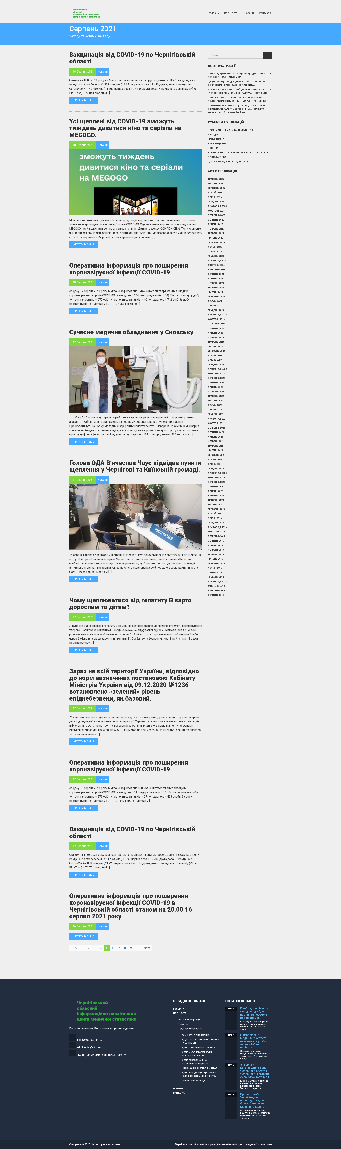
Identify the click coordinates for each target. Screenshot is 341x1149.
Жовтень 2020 (216, 477)
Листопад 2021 (217, 418)
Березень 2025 (216, 242)
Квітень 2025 (215, 238)
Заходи (213, 134)
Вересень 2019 (216, 536)
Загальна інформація (189, 1019)
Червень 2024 (216, 283)
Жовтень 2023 (216, 319)
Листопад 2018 (217, 581)
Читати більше (84, 100)
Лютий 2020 (215, 513)
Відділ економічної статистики (198, 1047)
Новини (249, 13)
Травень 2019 (216, 554)
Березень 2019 (216, 563)
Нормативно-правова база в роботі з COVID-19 (238, 152)
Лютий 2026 (215, 192)
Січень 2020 (215, 518)
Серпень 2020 (216, 486)
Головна (213, 13)
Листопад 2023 (217, 314)
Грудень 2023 (216, 310)
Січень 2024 (215, 305)
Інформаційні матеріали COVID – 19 (230, 130)
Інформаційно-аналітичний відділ (200, 1068)
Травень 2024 (216, 287)
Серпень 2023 (216, 328)
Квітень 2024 (215, 292)
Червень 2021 (216, 441)
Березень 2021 (216, 455)
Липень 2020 (215, 491)
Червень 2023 (216, 337)
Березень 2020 (216, 509)
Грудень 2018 (216, 577)
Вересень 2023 (216, 323)
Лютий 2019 (215, 568)
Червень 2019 (216, 549)
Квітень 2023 (215, 346)
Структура (183, 1024)
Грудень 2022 (216, 364)
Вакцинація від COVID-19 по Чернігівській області (132, 58)
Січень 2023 (215, 360)
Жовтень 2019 (216, 531)
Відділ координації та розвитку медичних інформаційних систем (199, 1074)
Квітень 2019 (215, 558)
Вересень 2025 (216, 215)
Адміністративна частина (195, 1035)
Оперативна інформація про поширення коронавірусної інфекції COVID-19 (128, 269)
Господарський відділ (193, 1080)
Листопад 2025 (217, 206)
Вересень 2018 (216, 590)
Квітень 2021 (215, 450)
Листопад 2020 (217, 473)
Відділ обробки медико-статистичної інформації (195, 1062)
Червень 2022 (216, 391)
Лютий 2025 (215, 247)
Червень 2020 (216, 495)
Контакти (265, 13)
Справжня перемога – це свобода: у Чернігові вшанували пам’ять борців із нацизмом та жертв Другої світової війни (237, 109)
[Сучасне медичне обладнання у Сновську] (135, 379)
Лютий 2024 (215, 301)
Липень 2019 (215, 545)
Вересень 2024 (216, 269)
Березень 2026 (216, 188)
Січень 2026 (215, 197)
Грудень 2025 (216, 201)
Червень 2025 (216, 228)
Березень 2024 (216, 296)
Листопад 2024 (217, 260)
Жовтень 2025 (216, 210)
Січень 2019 (215, 572)
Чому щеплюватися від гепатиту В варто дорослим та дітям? (130, 604)
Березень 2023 (216, 350)
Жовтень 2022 (216, 373)
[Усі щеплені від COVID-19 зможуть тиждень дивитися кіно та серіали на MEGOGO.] (135, 182)
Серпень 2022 (216, 382)
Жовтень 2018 (216, 586)
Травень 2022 (216, 396)
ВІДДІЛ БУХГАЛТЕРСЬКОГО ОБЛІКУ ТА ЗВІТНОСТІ (200, 1041)
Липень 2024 (215, 278)
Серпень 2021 (216, 432)
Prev (74, 948)
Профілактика (217, 157)
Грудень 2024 (216, 256)
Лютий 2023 (215, 355)
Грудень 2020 (216, 468)
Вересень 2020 (216, 482)
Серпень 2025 (216, 219)
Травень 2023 (216, 341)
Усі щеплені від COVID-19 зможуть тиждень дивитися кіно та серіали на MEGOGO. (125, 128)
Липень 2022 (215, 387)
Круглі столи (216, 139)
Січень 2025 (215, 251)
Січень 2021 (215, 464)
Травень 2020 (216, 500)
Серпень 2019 (216, 540)
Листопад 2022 (217, 369)
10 (137, 948)
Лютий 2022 (215, 405)
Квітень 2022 (215, 400)
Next (147, 948)
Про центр (230, 13)
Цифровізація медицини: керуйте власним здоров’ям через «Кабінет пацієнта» (236, 83)
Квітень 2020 (215, 504)
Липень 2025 (215, 224)
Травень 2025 (216, 233)
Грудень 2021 (216, 414)
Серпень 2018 (216, 595)
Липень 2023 (215, 332)
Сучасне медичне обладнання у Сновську (131, 332)
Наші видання (217, 143)
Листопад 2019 (217, 527)
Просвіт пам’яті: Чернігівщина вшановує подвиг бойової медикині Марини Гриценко (237, 99)
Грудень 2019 (216, 522)
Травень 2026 (216, 179)
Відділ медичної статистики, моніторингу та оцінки (197, 1054)
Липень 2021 (215, 436)
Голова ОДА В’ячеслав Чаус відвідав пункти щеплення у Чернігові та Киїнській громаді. (135, 466)
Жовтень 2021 (216, 423)
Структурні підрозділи (190, 1028)
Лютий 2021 (215, 459)
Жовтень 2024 (216, 265)
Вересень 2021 (216, 427)
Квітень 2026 (215, 183)
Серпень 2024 (216, 274)
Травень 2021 (216, 446)
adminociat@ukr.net (89, 1047)
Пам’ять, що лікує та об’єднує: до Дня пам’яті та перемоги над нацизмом (239, 75)
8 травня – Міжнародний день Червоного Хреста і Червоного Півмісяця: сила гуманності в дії (239, 91)
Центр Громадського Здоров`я (228, 161)
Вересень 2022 (216, 378)
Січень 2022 (215, 409)
